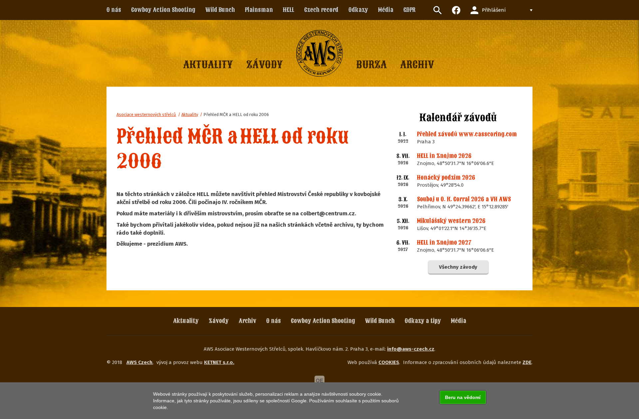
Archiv (247, 321)
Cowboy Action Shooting (323, 321)
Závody (219, 321)
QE (319, 380)
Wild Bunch (380, 321)
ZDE (527, 362)
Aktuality (189, 114)
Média (458, 321)
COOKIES (388, 362)
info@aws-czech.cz (410, 349)
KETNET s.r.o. (219, 362)
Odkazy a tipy (423, 321)
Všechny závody (458, 267)
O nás (273, 321)
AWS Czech (139, 362)
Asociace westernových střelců (146, 114)
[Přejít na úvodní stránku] (319, 53)
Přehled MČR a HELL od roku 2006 (236, 114)
